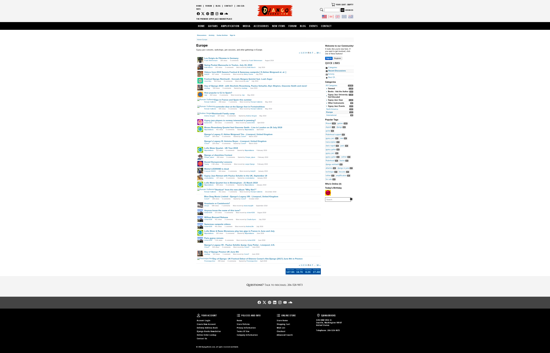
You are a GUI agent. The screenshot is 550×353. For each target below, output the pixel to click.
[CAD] (331, 17)
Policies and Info (238, 315)
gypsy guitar (332, 149)
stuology (207, 88)
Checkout (281, 331)
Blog (218, 5)
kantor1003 (208, 123)
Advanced (349, 10)
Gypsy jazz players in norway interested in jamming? (230, 120)
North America (332, 109)
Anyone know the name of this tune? (222, 210)
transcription (332, 142)
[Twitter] (203, 14)
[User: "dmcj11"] (200, 205)
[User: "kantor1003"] (200, 122)
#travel (330, 123)
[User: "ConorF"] (200, 136)
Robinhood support (335, 134)
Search (321, 9)
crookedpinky (209, 178)
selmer (345, 157)
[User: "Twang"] (200, 164)
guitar (329, 131)
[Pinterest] (208, 14)
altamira (330, 168)
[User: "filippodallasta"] (200, 129)
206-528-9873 (333, 330)
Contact (228, 5)
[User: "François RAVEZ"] (200, 170)
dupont (330, 127)
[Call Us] (275, 285)
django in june (345, 168)
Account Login (203, 320)
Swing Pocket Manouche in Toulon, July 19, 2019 (228, 65)
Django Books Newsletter (209, 331)
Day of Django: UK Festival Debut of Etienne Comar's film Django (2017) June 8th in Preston (258, 259)
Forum (208, 5)
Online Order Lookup (206, 335)
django (341, 127)
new (343, 138)
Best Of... (332, 77)
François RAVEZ (210, 171)
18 (318, 53)
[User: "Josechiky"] (200, 81)
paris (343, 146)
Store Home (282, 320)
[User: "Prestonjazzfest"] (205, 259)
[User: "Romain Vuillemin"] (205, 100)
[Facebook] (198, 14)
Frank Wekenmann (211, 60)
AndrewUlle (250, 226)
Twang (206, 164)
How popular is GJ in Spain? (218, 93)
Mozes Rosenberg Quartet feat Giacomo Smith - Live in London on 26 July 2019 (243, 127)
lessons (343, 172)
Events (313, 26)
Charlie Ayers (251, 219)
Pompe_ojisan (209, 157)
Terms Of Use (243, 331)
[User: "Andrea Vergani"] (204, 113)
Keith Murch (208, 67)
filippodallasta (208, 129)
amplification (342, 175)
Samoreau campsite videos (217, 224)
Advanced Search (285, 335)
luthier (330, 175)
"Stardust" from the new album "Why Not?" (235, 189)
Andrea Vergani (209, 116)
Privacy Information (246, 327)
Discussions (201, 35)
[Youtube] (221, 14)
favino (344, 161)
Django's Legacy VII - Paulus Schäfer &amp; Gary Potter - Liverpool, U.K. (239, 245)
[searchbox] (338, 199)
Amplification (230, 26)
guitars (342, 123)
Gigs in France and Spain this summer (233, 100)
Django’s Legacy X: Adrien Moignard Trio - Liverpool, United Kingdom (238, 134)
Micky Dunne (248, 74)
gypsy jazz (332, 138)
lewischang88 (248, 206)
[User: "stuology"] (200, 87)
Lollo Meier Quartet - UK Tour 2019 (221, 148)
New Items (278, 26)
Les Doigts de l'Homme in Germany (221, 58)
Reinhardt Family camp (223, 113)
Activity (211, 35)
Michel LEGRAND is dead (216, 169)
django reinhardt (334, 164)
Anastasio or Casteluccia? (217, 203)
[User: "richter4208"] (200, 212)
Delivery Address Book (207, 327)
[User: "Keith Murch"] (200, 67)
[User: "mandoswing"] (328, 193)
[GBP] (337, 17)
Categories (332, 67)
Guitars (213, 26)
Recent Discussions (337, 71)
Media (246, 26)
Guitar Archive (222, 35)
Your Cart (333, 4)
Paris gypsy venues (213, 238)
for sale (330, 179)
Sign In (232, 35)
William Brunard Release (216, 217)
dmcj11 (206, 206)
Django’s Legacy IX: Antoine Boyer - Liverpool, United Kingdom (235, 141)
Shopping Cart (283, 324)
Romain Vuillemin (210, 102)
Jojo (205, 95)
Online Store (278, 315)
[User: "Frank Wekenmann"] (200, 60)
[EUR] (344, 17)
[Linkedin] (212, 14)
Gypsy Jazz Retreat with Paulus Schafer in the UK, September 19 (235, 176)
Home (199, 5)
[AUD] (350, 17)
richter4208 (208, 212)
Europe (329, 112)
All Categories (331, 85)
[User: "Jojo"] (200, 94)
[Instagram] (217, 14)
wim (247, 81)
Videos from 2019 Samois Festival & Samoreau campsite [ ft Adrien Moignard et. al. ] (245, 72)
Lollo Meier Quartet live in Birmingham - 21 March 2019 (231, 183)
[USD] (324, 17)
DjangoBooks (318, 315)
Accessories (261, 26)
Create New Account (206, 324)
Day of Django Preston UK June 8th (221, 252)
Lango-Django (250, 164)
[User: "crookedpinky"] (200, 177)
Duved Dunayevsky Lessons (218, 162)
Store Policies (243, 324)
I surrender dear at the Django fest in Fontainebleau (239, 106)
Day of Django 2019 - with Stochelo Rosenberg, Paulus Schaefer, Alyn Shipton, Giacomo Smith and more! (255, 86)
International (331, 115)
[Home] (275, 11)
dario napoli (332, 146)
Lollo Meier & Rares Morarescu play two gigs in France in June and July (239, 231)
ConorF (207, 136)
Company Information (247, 335)
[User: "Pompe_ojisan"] (200, 157)
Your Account (198, 315)
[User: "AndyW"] (200, 74)
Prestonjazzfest (209, 261)
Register (337, 58)
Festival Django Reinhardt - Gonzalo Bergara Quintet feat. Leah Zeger (238, 79)
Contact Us (202, 338)
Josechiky (207, 81)
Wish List (281, 327)
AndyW (206, 74)
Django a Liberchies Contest (218, 155)
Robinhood (331, 161)
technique (331, 172)
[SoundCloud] (226, 14)
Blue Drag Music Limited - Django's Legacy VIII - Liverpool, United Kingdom (241, 196)
